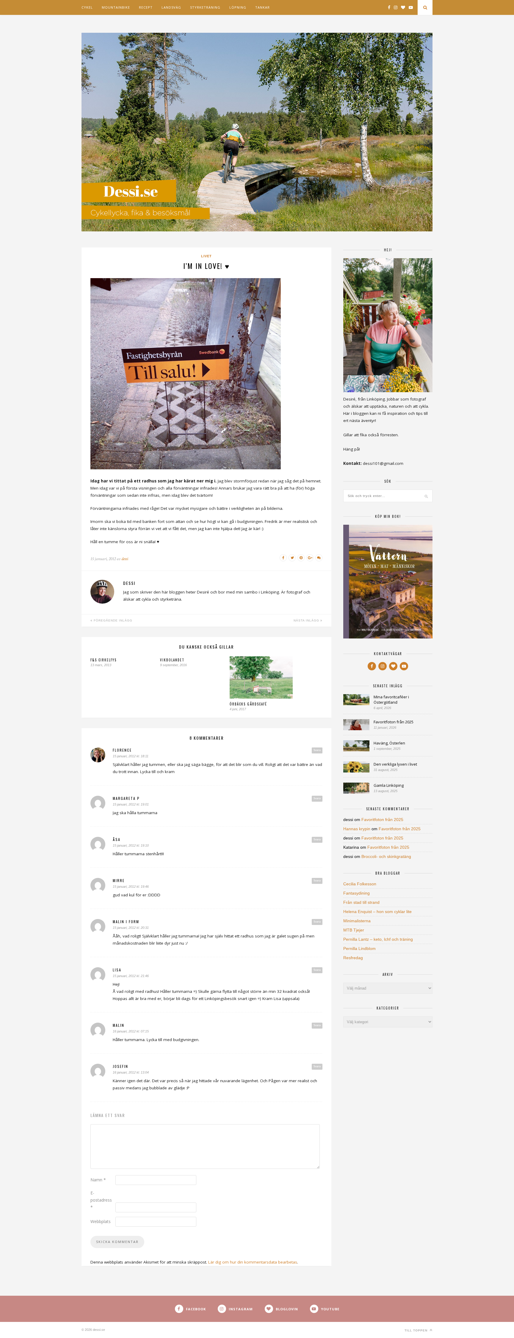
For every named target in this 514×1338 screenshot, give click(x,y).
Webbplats (100, 1221)
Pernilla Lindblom (359, 948)
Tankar (262, 7)
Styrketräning (205, 7)
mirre (119, 880)
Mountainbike (116, 7)
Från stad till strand (361, 902)
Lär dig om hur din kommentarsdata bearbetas (252, 1262)
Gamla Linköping (389, 785)
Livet (206, 256)
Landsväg (171, 7)
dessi (124, 559)
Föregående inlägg (112, 620)
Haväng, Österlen (389, 743)
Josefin (120, 1066)
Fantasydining (356, 893)
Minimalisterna (357, 920)
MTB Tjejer (353, 930)
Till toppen (417, 1330)
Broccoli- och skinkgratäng (386, 856)
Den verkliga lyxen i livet (395, 764)
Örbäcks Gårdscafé (248, 704)
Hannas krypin (356, 828)
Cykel (87, 7)
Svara (317, 750)
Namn (98, 1180)
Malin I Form (126, 921)
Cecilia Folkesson (359, 883)
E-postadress (101, 1200)
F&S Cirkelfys (103, 660)
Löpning (237, 7)
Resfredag (353, 957)
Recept (146, 7)
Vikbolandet (172, 660)
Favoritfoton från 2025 (393, 722)
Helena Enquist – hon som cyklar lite (377, 911)
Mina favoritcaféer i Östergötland (391, 699)
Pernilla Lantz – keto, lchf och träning (378, 939)
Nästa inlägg (307, 620)
